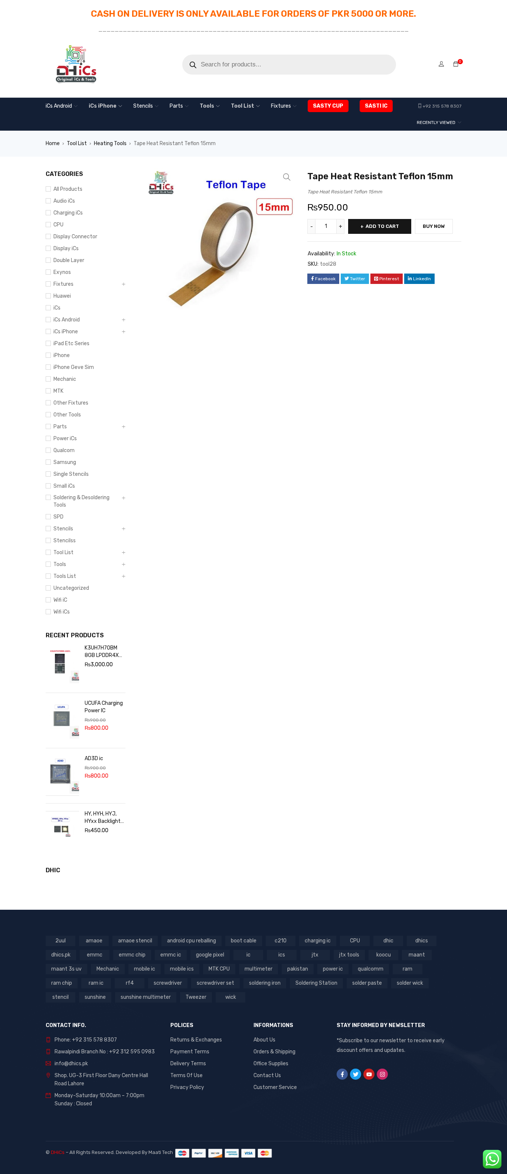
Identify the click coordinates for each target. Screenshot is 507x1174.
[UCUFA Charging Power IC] (62, 720)
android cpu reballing (191, 941)
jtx (315, 955)
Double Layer (68, 260)
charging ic (318, 941)
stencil (60, 997)
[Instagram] (382, 1074)
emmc (94, 955)
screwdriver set (215, 983)
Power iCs (65, 438)
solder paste (367, 983)
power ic (333, 969)
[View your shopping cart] (455, 64)
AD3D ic (94, 758)
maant (417, 955)
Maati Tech (161, 1152)
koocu (383, 955)
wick (230, 997)
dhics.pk (61, 955)
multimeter (258, 969)
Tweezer (196, 997)
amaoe (94, 941)
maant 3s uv (66, 969)
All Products (67, 189)
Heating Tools (110, 143)
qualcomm (370, 969)
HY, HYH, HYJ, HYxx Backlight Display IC (103, 818)
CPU (58, 225)
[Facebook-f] (342, 1074)
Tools (59, 564)
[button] (286, 177)
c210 (281, 941)
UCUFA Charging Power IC (104, 707)
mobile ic (144, 969)
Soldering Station (316, 983)
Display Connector (75, 236)
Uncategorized (71, 588)
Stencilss (64, 540)
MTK (58, 391)
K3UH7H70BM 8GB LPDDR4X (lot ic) (102, 652)
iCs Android (66, 320)
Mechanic (64, 379)
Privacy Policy (187, 1087)
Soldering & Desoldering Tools (81, 501)
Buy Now (434, 226)
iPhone (61, 355)
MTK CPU (219, 969)
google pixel (210, 955)
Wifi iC (60, 600)
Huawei (62, 296)
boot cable (243, 941)
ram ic (96, 983)
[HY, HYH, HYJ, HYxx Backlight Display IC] (62, 831)
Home (53, 143)
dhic (388, 941)
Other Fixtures (70, 403)
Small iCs (64, 486)
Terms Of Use (186, 1075)
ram (407, 969)
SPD (58, 517)
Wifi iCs (61, 612)
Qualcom (64, 450)
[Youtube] (368, 1074)
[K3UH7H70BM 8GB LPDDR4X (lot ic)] (62, 665)
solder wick (410, 983)
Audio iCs (64, 201)
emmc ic (170, 955)
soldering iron (265, 983)
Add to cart (382, 226)
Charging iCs (68, 213)
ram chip (61, 983)
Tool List (77, 143)
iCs (56, 308)
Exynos (62, 272)
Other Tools (67, 415)
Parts (60, 427)
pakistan (297, 969)
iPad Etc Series (71, 343)
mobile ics (182, 969)
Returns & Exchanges (196, 1040)
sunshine (95, 997)
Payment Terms (189, 1052)
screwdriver (168, 983)
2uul (60, 941)
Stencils (63, 529)
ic (248, 955)
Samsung (64, 462)
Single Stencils (71, 474)
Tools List (64, 576)
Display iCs (66, 248)
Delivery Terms (188, 1063)
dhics (421, 941)
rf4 (130, 983)
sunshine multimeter (146, 997)
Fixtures (63, 284)
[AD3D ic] (62, 776)
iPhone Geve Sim (73, 367)
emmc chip (132, 955)
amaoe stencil (135, 941)
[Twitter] (355, 1074)
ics (281, 955)
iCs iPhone (65, 331)
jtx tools (349, 955)
